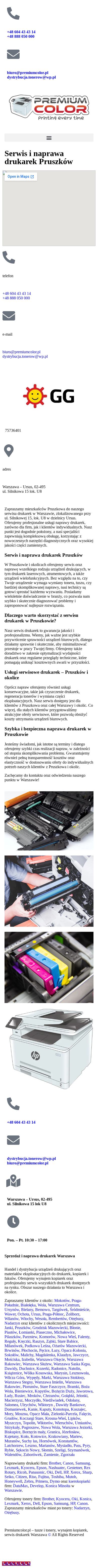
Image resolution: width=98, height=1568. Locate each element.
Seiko (9, 1477)
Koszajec (78, 1409)
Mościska (12, 1359)
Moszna (21, 1414)
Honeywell (13, 1481)
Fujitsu (43, 1477)
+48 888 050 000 (21, 36)
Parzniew (30, 1337)
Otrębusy (76, 1318)
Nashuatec (56, 1468)
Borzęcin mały (33, 1432)
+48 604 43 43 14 (21, 32)
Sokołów (12, 1355)
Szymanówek (78, 1450)
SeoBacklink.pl (47, 1552)
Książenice (13, 1373)
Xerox (75, 1472)
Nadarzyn (12, 1323)
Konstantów (67, 1441)
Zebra (28, 1481)
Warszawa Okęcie (50, 1359)
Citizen (21, 1477)
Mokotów (62, 1300)
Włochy (27, 1318)
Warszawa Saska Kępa (72, 1364)
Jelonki (81, 1396)
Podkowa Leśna (37, 1346)
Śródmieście (79, 1309)
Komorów (47, 1337)
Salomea (11, 1405)
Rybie (9, 1450)
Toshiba (57, 1477)
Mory (9, 1414)
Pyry (86, 1445)
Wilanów (12, 1318)
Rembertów (57, 1318)
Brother (55, 1463)
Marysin (60, 1373)
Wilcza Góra (14, 1377)
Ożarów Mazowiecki (69, 1346)
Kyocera (27, 1468)
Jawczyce (80, 1355)
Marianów (47, 1445)
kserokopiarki (79, 1481)
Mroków (34, 1396)
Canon (68, 1463)
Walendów (13, 1454)
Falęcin (85, 1414)
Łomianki (26, 1332)
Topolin (29, 1423)
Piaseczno (44, 1332)
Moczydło (33, 1400)
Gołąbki (67, 1396)
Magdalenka (45, 1355)
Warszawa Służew (37, 1364)
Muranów (12, 1441)
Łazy (55, 1350)
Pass (77, 1445)
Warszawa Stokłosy (68, 1377)
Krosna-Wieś (55, 1418)
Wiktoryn (45, 1405)
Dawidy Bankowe (70, 1405)
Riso (32, 1477)
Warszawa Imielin (49, 1382)
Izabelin (28, 1359)
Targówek (60, 1309)
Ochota (23, 1314)
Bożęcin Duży (63, 1391)
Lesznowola (79, 1373)
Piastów (11, 1332)
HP (66, 1472)
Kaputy (45, 1409)
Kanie (32, 1409)
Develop (36, 1486)
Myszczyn (13, 1423)
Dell (58, 1472)
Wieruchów (64, 1423)
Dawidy (11, 1368)
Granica (53, 1432)
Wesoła (40, 1318)
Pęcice (44, 1350)
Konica (85, 1499)
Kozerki (42, 1368)
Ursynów (12, 1309)
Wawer (10, 1314)
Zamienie (51, 1454)
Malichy (27, 1355)
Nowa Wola (50, 1427)
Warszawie (13, 1490)
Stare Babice (68, 1341)
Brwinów (12, 1350)
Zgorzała (68, 1454)
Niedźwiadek (53, 1400)
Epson (41, 1468)
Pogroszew (30, 1427)
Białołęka (28, 1305)
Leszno (31, 1445)
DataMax (20, 1486)
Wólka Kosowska (38, 1373)
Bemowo (42, 1309)
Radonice (58, 1368)
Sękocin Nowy (27, 1450)
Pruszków (22, 1328)
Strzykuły (12, 1427)
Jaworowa (84, 1391)
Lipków (74, 1418)
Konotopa (61, 1409)
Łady (9, 1396)
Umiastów (83, 1423)
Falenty (83, 1337)
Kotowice (38, 1436)
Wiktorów (45, 1423)
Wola (42, 1305)
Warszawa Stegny (19, 1382)
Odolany (72, 1400)
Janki (9, 1328)
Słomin (47, 1450)
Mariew (76, 1436)
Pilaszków (13, 1337)
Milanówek (14, 1346)
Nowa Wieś (66, 1337)
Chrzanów (51, 1396)
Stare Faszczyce (52, 1386)
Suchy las (29, 1441)
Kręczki (24, 1341)
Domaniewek (15, 1409)
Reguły (10, 1341)
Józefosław (70, 1432)
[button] (49, 137)
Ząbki (51, 1341)
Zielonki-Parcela (64, 1414)
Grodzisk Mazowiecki (50, 1328)
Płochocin (29, 1350)
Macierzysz (14, 1400)
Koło (25, 1436)
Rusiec (20, 1396)
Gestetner (74, 1468)
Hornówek (47, 1441)
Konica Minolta (57, 1486)
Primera (41, 1481)
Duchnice (26, 1368)
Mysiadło (64, 1445)
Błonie (75, 1328)
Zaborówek (32, 1454)
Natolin (74, 1368)
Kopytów (42, 1391)
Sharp (87, 1472)
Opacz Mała (39, 1414)
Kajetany (12, 1436)
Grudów (11, 1418)
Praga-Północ (53, 1314)
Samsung (82, 1463)
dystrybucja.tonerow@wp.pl (31, 77)
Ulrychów (28, 1405)
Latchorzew (14, 1445)
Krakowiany (58, 1436)
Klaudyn (64, 1355)
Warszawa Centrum (63, 1305)
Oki (50, 1472)
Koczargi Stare (31, 1418)
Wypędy (32, 1377)
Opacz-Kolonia (73, 1350)
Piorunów (30, 1386)
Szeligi (60, 1450)
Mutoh (71, 1477)
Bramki (73, 1386)
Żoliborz (72, 1314)
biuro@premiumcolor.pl (27, 72)
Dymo (55, 1481)
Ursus (35, 1314)
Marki (46, 1377)
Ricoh (22, 1472)
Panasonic (37, 1472)
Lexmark (12, 1468)
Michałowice (64, 1332)
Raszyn (38, 1341)
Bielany (27, 1309)
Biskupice (12, 1432)
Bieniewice (24, 1391)
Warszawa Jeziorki (77, 1427)
